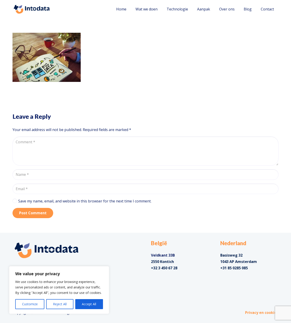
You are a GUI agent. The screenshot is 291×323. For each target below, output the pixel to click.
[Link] (32, 9)
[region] (59, 290)
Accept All (89, 304)
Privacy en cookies (261, 312)
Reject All (60, 304)
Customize (30, 304)
